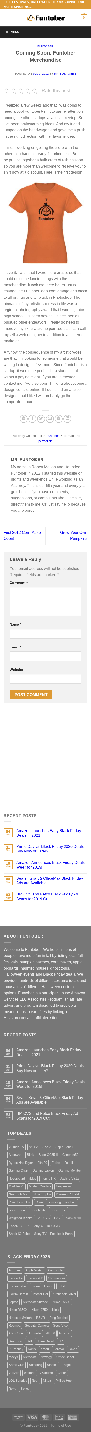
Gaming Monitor (69, 1170)
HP (60, 1341)
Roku (39, 1202)
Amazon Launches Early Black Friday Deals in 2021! (48, 833)
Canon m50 (70, 1155)
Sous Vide (60, 1325)
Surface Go (58, 1210)
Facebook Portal (61, 1234)
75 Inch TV (16, 1147)
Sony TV (40, 1234)
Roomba (14, 1325)
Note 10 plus (42, 1194)
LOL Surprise (18, 1380)
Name (15, 624)
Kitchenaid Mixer (64, 1294)
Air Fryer (15, 1270)
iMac (32, 1178)
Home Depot (45, 1341)
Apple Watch (34, 1270)
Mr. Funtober (65, 73)
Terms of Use (61, 1425)
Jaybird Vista (69, 1178)
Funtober (45, 46)
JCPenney (16, 1349)
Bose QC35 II (48, 1155)
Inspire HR (48, 1178)
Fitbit (61, 1286)
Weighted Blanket (21, 1218)
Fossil (68, 1163)
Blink (30, 1155)
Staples (52, 1365)
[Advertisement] (45, 761)
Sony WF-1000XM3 (46, 1226)
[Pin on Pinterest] (59, 419)
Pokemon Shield (67, 1194)
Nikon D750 (39, 1310)
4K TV (50, 1333)
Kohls (32, 1349)
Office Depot (65, 1357)
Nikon (47, 1380)
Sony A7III (73, 1218)
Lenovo (59, 1349)
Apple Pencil (64, 1147)
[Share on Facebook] (32, 419)
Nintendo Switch (20, 1318)
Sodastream (17, 1210)
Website (16, 670)
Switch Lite (38, 1210)
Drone (35, 1286)
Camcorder (55, 1270)
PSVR (40, 1318)
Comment (19, 583)
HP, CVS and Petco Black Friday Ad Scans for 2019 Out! (47, 896)
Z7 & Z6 (44, 1218)
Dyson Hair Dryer (21, 1163)
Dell (29, 1341)
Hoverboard (17, 1178)
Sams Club (16, 1365)
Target (66, 1365)
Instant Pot (40, 1294)
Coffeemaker (18, 1286)
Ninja (55, 1310)
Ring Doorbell (59, 1318)
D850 (57, 1218)
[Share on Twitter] (41, 419)
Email (15, 647)
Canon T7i (16, 1278)
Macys (13, 1357)
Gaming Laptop (43, 1170)
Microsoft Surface (35, 1302)
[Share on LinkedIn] (67, 419)
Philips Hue (64, 1380)
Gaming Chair (18, 1170)
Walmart (29, 1373)
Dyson (48, 1286)
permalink (45, 441)
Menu (15, 32)
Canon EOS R (19, 1226)
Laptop (13, 1302)
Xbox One (16, 1333)
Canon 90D (35, 1278)
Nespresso (63, 1186)
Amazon (64, 1333)
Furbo (56, 1163)
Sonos (25, 1388)
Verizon (14, 1373)
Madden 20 (16, 1186)
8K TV (33, 1147)
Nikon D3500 (18, 1310)
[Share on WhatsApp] (24, 419)
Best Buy (15, 1341)
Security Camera (37, 1325)
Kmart (45, 1349)
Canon (62, 1373)
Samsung (35, 1365)
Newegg (46, 1357)
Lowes (72, 1349)
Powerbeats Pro (20, 1202)
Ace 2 (46, 1147)
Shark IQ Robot (20, 1234)
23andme (46, 1373)
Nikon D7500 (61, 1302)
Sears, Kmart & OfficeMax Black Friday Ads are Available (49, 880)
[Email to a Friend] (50, 419)
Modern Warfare (40, 1186)
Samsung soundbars (62, 1202)
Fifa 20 (42, 1163)
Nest (35, 1380)
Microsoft (29, 1357)
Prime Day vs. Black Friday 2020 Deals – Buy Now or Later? (51, 848)
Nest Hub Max (19, 1194)
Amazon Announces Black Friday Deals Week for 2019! (50, 865)
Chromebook (57, 1278)
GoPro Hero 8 (18, 1294)
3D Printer (34, 1333)
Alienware (15, 1155)
